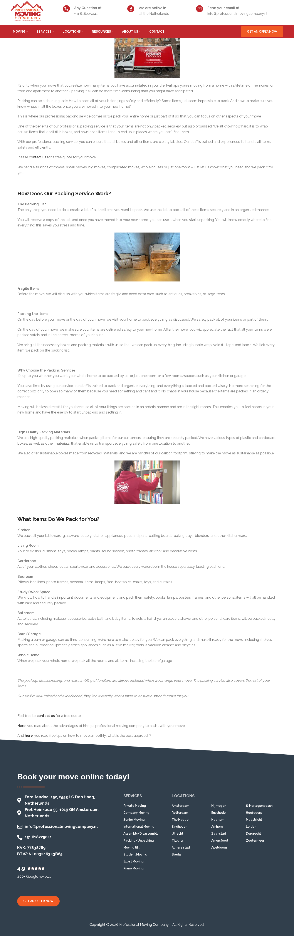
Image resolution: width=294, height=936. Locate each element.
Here (21, 726)
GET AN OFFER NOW (262, 31)
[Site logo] (27, 10)
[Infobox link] (93, 10)
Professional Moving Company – (145, 925)
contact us (37, 157)
